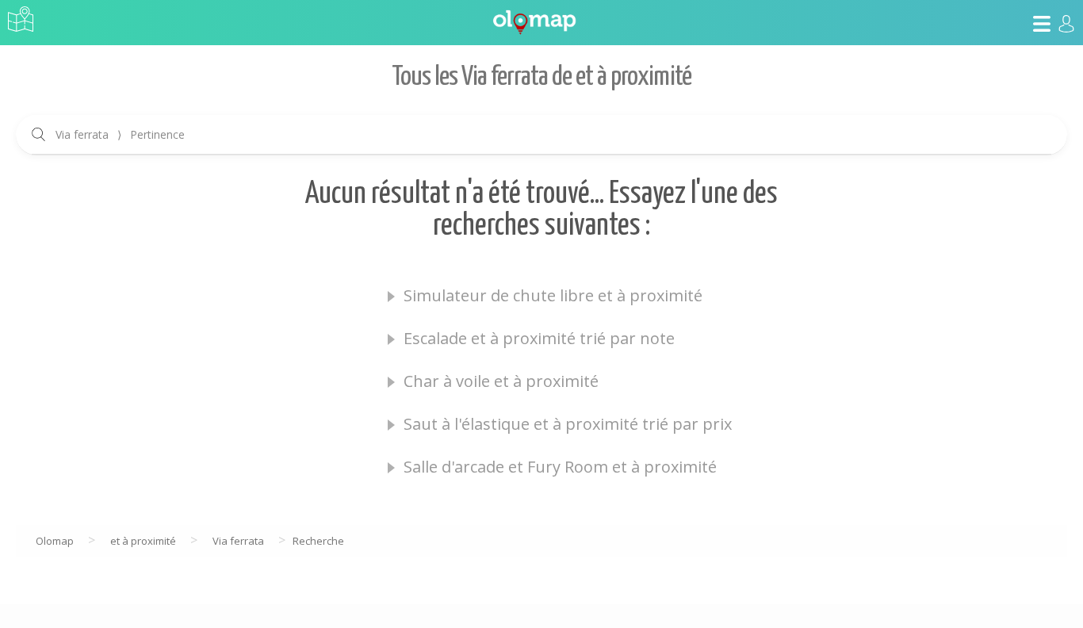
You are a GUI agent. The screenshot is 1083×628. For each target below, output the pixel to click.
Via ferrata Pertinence (120, 134)
